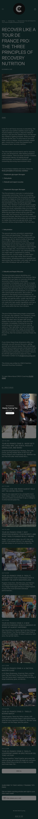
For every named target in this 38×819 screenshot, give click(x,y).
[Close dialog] (36, 395)
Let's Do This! (9, 413)
